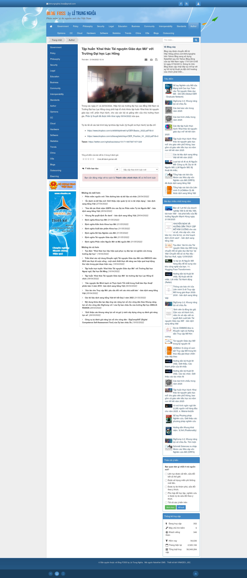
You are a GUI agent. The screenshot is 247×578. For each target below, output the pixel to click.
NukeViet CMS (159, 562)
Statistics (54, 141)
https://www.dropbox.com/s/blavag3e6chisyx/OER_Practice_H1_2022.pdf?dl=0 (122, 136)
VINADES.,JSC (183, 562)
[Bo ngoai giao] (62, 185)
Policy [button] (75, 26)
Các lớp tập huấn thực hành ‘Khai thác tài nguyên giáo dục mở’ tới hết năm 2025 (181, 130)
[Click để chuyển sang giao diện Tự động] (50, 574)
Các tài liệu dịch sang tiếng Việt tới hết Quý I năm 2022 (109, 297)
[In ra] (151, 59)
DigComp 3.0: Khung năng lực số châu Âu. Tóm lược (185, 440)
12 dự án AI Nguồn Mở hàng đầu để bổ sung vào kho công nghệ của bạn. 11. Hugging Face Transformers (180, 265)
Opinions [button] (61, 33)
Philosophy (55, 59)
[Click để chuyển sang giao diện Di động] (63, 574)
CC (51, 117)
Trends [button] (128, 33)
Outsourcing (55, 170)
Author (53, 105)
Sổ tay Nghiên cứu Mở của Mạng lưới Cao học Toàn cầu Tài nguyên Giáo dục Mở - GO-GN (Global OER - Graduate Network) (181, 91)
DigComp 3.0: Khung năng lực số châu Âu (185, 102)
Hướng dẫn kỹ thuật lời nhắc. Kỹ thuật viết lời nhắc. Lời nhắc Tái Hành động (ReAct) (179, 278)
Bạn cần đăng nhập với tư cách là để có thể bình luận (120, 177)
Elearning (54, 176)
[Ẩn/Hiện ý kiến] (117, 169)
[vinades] (62, 223)
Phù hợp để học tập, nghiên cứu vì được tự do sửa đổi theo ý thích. (182, 496)
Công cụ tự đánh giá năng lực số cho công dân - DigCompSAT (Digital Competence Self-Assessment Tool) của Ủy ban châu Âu (114, 321)
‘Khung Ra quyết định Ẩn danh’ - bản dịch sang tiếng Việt (110, 215)
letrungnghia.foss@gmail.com (62, 3)
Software (54, 135)
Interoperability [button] (165, 26)
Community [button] (149, 26)
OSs (52, 158)
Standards (54, 99)
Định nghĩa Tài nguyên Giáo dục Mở (101, 237)
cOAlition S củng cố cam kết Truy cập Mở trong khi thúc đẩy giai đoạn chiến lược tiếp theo (180, 352)
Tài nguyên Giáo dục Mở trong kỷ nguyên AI (184, 342)
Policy (52, 53)
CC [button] (71, 33)
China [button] (138, 33)
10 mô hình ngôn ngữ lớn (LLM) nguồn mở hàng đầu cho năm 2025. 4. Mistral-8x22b (181, 408)
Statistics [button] (116, 33)
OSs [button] (147, 33)
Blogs (52, 164)
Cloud (52, 123)
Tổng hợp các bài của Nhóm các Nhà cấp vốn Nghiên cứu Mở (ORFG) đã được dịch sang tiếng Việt (180, 178)
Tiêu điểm (168, 78)
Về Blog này (170, 46)
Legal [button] (111, 26)
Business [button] (136, 26)
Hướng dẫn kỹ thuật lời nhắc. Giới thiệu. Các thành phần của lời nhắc (179, 363)
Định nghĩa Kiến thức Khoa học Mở (100, 224)
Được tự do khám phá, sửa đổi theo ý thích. (181, 488)
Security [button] (100, 26)
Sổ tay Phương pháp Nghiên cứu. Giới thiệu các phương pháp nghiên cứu (185, 418)
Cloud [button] (79, 33)
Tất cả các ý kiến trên (177, 502)
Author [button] (194, 26)
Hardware (54, 129)
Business (54, 82)
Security (53, 64)
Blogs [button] (156, 33)
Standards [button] (181, 26)
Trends (53, 146)
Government (55, 47)
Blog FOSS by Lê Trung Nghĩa (130, 562)
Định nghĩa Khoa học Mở (96, 219)
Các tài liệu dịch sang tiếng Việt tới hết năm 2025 (185, 156)
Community (55, 88)
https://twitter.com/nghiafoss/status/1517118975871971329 (115, 141)
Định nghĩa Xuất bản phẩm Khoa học (101, 228)
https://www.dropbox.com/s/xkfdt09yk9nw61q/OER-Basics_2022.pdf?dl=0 (120, 130)
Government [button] (63, 26)
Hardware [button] (91, 33)
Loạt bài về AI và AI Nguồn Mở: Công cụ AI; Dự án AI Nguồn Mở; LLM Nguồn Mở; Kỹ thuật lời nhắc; (181, 166)
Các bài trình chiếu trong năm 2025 (184, 118)
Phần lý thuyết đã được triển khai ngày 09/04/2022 (108, 116)
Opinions (54, 111)
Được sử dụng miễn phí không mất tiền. (181, 481)
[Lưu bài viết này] (156, 59)
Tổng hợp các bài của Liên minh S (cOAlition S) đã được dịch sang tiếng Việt (185, 190)
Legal (52, 70)
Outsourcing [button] (168, 33)
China (52, 152)
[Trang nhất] (51, 26)
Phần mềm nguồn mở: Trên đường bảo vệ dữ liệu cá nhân (111, 196)
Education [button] (122, 26)
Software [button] (104, 33)
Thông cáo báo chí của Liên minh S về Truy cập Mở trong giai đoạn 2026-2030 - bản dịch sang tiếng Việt (181, 292)
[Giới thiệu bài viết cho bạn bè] (146, 59)
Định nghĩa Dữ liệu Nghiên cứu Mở (100, 233)
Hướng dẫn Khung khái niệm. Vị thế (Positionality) (185, 429)
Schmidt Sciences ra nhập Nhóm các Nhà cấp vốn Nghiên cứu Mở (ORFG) (185, 449)
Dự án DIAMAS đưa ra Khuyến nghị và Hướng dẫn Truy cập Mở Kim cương (179, 332)
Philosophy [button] (88, 26)
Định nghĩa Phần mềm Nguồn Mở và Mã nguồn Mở (107, 241)
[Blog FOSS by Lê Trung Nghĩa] (71, 13)
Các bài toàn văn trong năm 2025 (183, 109)
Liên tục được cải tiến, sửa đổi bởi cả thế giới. (181, 475)
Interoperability (57, 94)
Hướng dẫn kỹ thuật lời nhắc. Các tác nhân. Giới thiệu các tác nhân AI (180, 373)
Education (54, 76)
